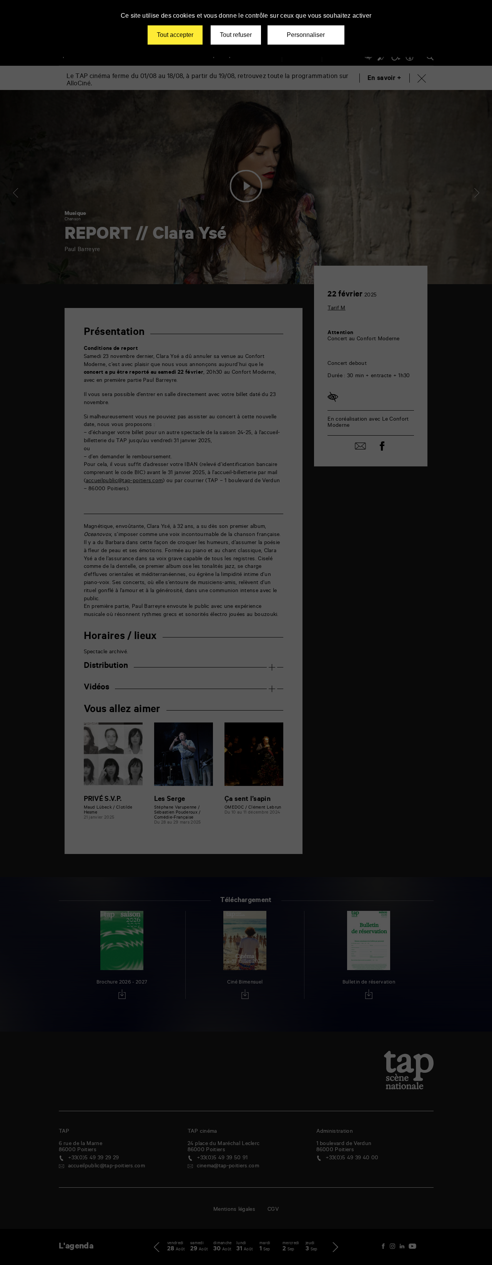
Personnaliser (306, 35)
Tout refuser (236, 35)
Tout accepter (175, 35)
